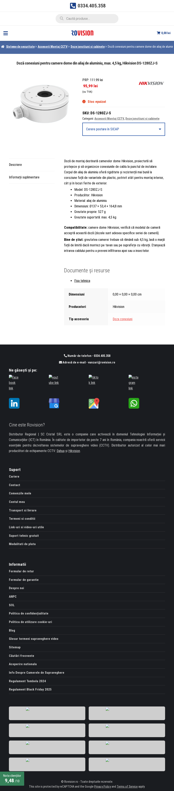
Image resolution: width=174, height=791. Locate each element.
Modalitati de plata (22, 544)
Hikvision (74, 451)
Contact (14, 485)
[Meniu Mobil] (5, 33)
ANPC (13, 597)
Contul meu (17, 502)
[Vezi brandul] (151, 83)
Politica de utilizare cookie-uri (30, 622)
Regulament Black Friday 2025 (30, 689)
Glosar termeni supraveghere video (33, 639)
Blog (12, 630)
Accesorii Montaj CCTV (52, 46)
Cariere (14, 476)
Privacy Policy (102, 786)
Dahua (61, 451)
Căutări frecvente (21, 656)
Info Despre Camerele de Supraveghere (36, 673)
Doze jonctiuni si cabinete (88, 46)
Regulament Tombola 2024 (27, 681)
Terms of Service (127, 786)
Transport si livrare (22, 510)
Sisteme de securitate (20, 46)
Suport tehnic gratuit (24, 536)
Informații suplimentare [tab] (24, 177)
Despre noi (16, 588)
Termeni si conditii (22, 519)
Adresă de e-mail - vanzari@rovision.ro (88, 362)
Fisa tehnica (82, 281)
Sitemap (15, 647)
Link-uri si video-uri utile (26, 527)
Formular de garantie (24, 580)
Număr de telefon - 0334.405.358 (88, 356)
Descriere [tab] (15, 165)
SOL (12, 605)
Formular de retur (21, 571)
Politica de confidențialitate (28, 613)
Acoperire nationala (23, 664)
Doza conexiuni (122, 319)
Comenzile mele (20, 493)
